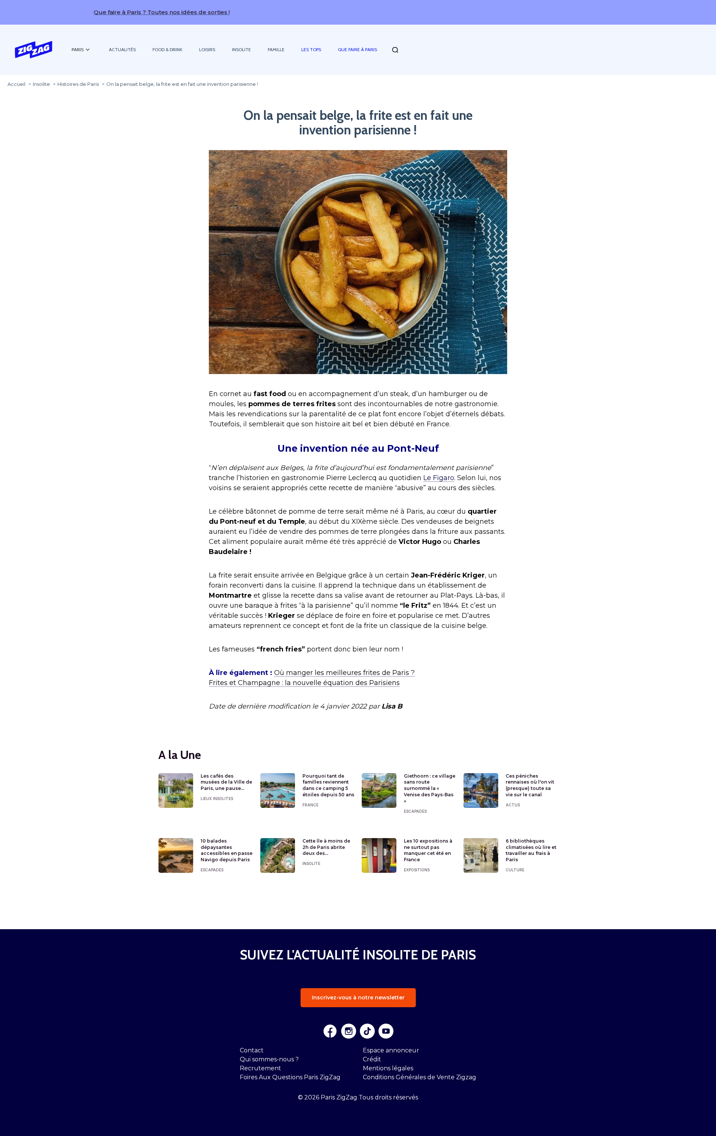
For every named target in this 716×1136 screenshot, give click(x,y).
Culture (515, 870)
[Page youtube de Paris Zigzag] (386, 1031)
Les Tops (311, 49)
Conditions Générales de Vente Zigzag (419, 1077)
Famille (276, 49)
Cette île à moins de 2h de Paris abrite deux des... (326, 847)
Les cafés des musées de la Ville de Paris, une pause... (226, 782)
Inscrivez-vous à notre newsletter (358, 997)
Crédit (372, 1059)
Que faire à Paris (357, 49)
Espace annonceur (391, 1050)
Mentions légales (388, 1068)
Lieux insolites (217, 798)
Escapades (415, 811)
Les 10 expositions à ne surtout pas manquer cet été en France (428, 850)
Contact (252, 1050)
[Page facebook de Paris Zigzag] (330, 1031)
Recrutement (260, 1068)
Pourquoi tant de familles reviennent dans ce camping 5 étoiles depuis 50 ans (328, 785)
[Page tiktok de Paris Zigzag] (367, 1031)
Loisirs (207, 49)
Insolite (241, 49)
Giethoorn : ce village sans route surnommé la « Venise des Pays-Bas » (429, 788)
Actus (513, 805)
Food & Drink (167, 49)
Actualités (122, 49)
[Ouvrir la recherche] (395, 50)
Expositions (417, 870)
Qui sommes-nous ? (269, 1059)
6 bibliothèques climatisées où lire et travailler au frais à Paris (531, 850)
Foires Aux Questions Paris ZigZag (290, 1077)
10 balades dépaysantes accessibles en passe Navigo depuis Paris (226, 850)
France (310, 805)
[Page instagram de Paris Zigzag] (348, 1031)
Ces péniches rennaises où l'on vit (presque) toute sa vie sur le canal (530, 785)
